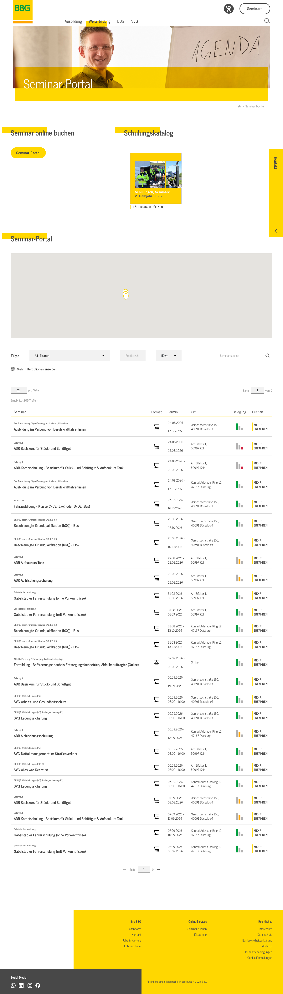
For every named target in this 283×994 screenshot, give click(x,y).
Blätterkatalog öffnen (147, 207)
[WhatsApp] (13, 985)
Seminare (254, 8)
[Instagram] (30, 985)
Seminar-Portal (28, 153)
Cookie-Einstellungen (259, 957)
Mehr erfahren (261, 427)
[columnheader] (79, 411)
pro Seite (33, 390)
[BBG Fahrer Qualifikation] (23, 11)
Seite (246, 390)
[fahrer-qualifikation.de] (239, 106)
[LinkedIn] (21, 985)
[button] (73, 21)
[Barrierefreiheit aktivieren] (229, 9)
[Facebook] (37, 985)
